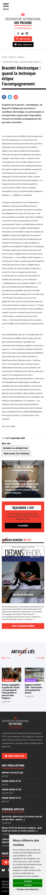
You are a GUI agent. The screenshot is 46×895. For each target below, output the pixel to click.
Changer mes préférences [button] (28, 889)
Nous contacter (24, 44)
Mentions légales (7, 881)
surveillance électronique (16, 453)
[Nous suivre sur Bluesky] (4, 870)
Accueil (4, 57)
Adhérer (24, 525)
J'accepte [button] (28, 881)
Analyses (21, 57)
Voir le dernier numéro (23, 625)
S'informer (12, 57)
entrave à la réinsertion (15, 448)
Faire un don (24, 39)
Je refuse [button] (28, 885)
